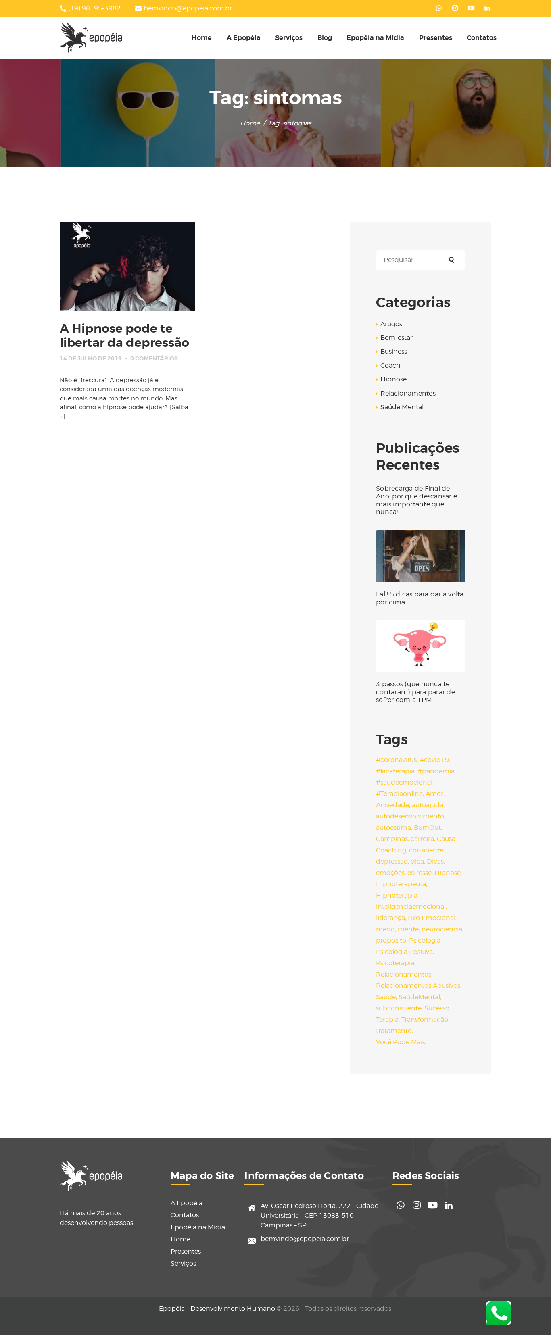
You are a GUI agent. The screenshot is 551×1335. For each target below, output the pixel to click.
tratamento (394, 1031)
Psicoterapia (395, 963)
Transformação (424, 1019)
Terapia (387, 1019)
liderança (390, 918)
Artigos (391, 324)
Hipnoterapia (396, 895)
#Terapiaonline (399, 794)
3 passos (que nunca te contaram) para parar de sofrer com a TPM (415, 692)
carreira (422, 839)
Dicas (435, 861)
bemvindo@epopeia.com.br (305, 1239)
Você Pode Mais (400, 1042)
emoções (390, 873)
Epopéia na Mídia (198, 1227)
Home (250, 123)
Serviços (183, 1263)
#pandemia (436, 771)
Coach (390, 365)
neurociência (442, 929)
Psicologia (424, 940)
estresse (419, 873)
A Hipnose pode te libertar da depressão (124, 336)
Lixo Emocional (431, 918)
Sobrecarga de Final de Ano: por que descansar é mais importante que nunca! (416, 500)
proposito (391, 940)
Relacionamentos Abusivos (418, 985)
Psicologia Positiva (404, 952)
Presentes (186, 1251)
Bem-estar (396, 338)
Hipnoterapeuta (401, 884)
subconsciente (399, 1008)
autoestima (393, 827)
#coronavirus (396, 760)
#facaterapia (395, 771)
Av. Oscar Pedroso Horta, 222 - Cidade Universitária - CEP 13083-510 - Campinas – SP (319, 1215)
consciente (426, 850)
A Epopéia (186, 1203)
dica (417, 861)
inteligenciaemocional (411, 906)
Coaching (391, 850)
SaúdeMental (419, 997)
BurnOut (427, 827)
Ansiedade (392, 805)
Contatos (185, 1215)
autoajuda (427, 805)
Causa (446, 839)
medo (385, 929)
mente (408, 929)
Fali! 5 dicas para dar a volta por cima (420, 598)
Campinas (392, 839)
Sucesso (436, 1008)
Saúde (386, 997)
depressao (392, 861)
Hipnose (393, 379)
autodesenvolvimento (410, 816)
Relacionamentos (408, 393)
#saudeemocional (404, 782)
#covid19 (434, 760)
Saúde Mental (402, 407)
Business (393, 351)
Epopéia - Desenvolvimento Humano (217, 1308)
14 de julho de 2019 (91, 358)
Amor (434, 794)
